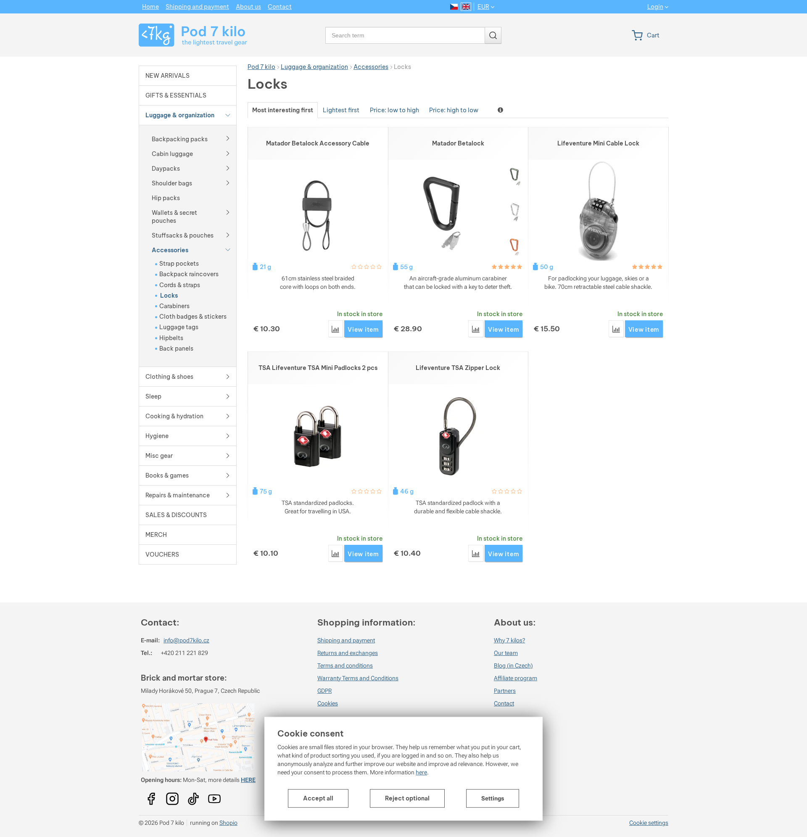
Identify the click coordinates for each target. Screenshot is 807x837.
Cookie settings (648, 822)
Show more (501, 110)
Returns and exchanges (347, 653)
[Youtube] (151, 795)
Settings (492, 798)
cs (454, 7)
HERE (248, 779)
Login (655, 7)
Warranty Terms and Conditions (357, 678)
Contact (504, 703)
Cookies (327, 703)
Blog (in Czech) (513, 665)
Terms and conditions (345, 665)
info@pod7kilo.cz (186, 640)
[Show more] (227, 138)
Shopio (228, 822)
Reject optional (407, 798)
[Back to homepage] (188, 35)
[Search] (493, 35)
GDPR (324, 690)
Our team (506, 653)
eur (483, 7)
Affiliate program (515, 678)
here (421, 772)
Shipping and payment (346, 640)
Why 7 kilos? (509, 640)
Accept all (318, 798)
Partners (505, 690)
